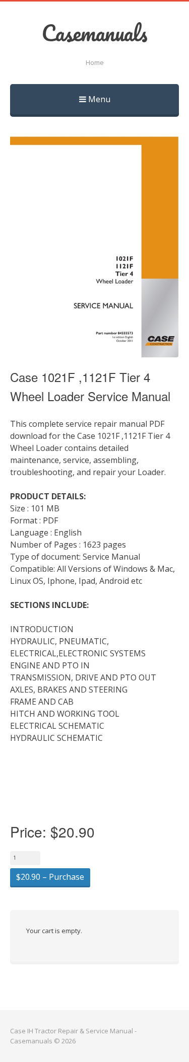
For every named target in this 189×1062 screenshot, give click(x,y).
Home (95, 62)
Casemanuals (94, 32)
